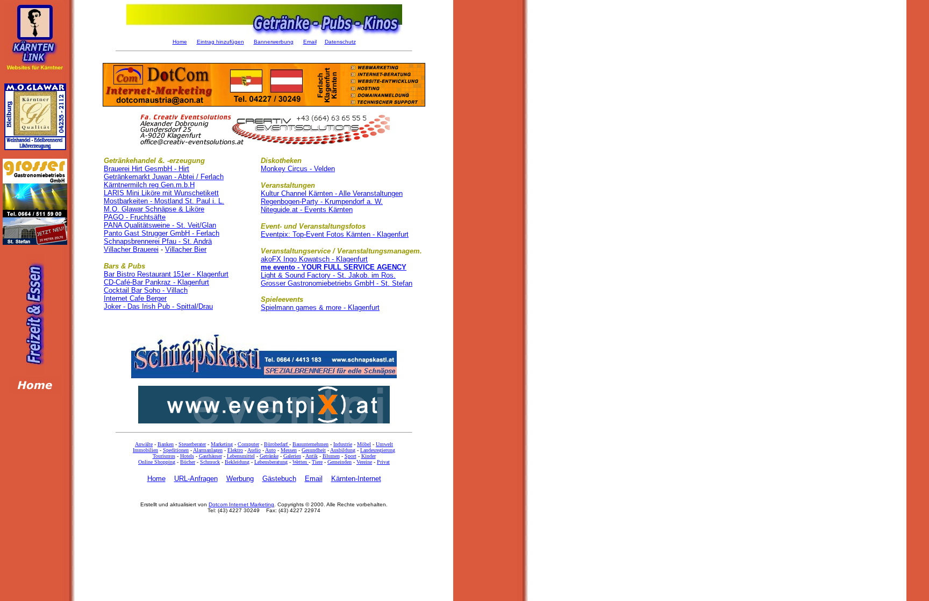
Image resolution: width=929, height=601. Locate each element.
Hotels (187, 456)
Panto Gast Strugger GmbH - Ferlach (161, 233)
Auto (270, 450)
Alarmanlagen (208, 450)
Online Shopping (156, 462)
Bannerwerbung (274, 42)
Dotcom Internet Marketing (241, 504)
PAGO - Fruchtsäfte (135, 217)
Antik (311, 456)
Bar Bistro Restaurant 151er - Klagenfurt (166, 274)
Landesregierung (377, 450)
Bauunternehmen (310, 444)
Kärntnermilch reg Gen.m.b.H (149, 185)
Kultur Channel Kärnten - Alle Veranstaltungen (332, 193)
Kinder (368, 456)
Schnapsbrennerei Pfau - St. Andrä (158, 241)
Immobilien (145, 450)
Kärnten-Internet (356, 479)
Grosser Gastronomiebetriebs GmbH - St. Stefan (336, 283)
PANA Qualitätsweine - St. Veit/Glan (160, 225)
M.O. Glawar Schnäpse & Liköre (154, 209)
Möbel (364, 444)
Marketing (222, 444)
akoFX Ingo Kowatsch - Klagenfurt (314, 259)
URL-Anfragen (196, 479)
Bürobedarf (276, 444)
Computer (248, 444)
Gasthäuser (210, 456)
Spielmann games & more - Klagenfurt (320, 307)
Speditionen (176, 450)
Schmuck (210, 462)
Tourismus (164, 456)
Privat (383, 462)
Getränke (269, 456)
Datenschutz (340, 42)
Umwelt (384, 444)
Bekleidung (237, 462)
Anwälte (144, 444)
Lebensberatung (271, 462)
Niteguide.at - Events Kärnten (307, 210)
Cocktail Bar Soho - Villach (146, 290)
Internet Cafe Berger (135, 298)
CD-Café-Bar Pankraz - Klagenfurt (156, 282)
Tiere (317, 462)
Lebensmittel (241, 456)
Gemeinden (339, 462)
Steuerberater (192, 444)
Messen (289, 450)
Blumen (331, 456)
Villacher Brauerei (131, 249)
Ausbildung (342, 450)
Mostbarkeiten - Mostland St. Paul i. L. (164, 201)
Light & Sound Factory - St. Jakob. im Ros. (328, 275)
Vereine (364, 462)
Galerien (292, 456)
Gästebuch (279, 479)
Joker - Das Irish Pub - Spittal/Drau (158, 306)
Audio (254, 450)
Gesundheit (314, 450)
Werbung (240, 479)
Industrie (342, 444)
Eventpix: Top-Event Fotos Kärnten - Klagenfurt (335, 234)
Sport (350, 456)
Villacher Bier (185, 249)
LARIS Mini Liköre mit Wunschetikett (161, 193)
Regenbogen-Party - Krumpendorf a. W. (322, 201)
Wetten (300, 462)
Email (310, 42)
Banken (166, 444)
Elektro (235, 450)
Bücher (187, 462)
